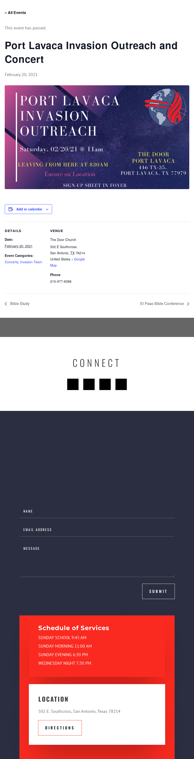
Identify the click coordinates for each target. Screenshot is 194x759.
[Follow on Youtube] (105, 384)
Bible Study (19, 303)
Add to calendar (29, 209)
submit (158, 591)
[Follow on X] (89, 384)
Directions (60, 728)
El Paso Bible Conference (162, 303)
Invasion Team (31, 261)
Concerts (11, 261)
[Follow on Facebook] (73, 384)
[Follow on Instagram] (121, 384)
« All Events (15, 12)
